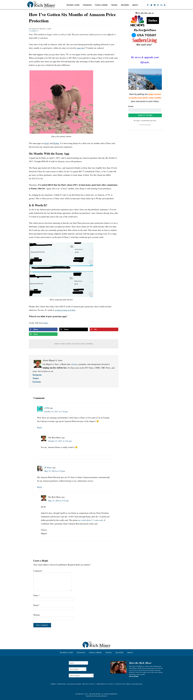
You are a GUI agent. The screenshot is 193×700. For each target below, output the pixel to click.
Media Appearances (134, 684)
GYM (46, 408)
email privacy (148, 124)
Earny (46, 143)
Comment (38, 570)
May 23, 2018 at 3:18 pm (54, 471)
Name (36, 595)
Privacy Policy (89, 684)
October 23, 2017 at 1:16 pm (56, 411)
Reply (39, 427)
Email (36, 605)
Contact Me (120, 684)
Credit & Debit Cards (62, 343)
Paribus (56, 143)
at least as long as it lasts (65, 310)
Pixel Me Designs (100, 696)
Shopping (89, 343)
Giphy (45, 322)
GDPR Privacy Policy (105, 684)
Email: (131, 106)
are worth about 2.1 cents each (90, 520)
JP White (48, 467)
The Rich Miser (41, 4)
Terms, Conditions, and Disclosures (66, 684)
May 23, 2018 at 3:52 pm (58, 500)
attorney (74, 364)
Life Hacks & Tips (78, 343)
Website (36, 614)
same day (80, 48)
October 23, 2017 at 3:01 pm (60, 441)
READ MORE (133, 676)
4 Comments (33, 31)
